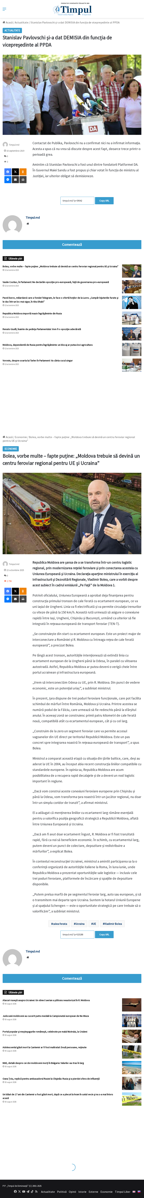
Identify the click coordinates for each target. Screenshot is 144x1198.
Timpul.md (14, 144)
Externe (93, 1191)
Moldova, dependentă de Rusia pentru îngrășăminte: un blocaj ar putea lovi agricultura (48, 344)
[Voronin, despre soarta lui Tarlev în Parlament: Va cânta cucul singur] (131, 365)
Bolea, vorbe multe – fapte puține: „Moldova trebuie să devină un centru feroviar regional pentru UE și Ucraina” (60, 266)
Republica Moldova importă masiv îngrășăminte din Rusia (32, 313)
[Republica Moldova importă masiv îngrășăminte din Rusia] (131, 318)
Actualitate (21, 22)
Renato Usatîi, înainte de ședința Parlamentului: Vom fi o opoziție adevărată (42, 329)
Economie (106, 1191)
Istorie (82, 1191)
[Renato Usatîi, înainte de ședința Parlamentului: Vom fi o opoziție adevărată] (131, 333)
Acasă (9, 22)
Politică (62, 1191)
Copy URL (104, 200)
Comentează (72, 244)
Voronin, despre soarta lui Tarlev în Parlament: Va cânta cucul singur (38, 360)
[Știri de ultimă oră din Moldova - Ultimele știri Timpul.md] (72, 9)
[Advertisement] (72, 401)
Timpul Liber (122, 1191)
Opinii (72, 1191)
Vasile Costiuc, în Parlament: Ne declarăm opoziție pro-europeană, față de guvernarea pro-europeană (56, 282)
